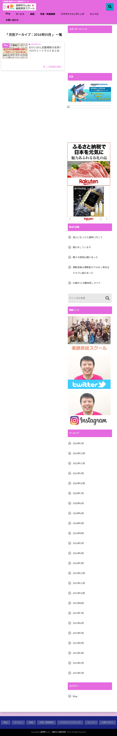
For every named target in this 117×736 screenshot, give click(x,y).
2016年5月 (78, 543)
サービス (20, 14)
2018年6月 (78, 513)
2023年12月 (79, 453)
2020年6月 (78, 503)
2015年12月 (79, 573)
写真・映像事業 (47, 14)
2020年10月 (79, 483)
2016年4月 (78, 553)
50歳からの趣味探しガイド (86, 283)
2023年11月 (79, 463)
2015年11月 (79, 583)
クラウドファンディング (72, 14)
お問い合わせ (12, 20)
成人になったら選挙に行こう (87, 237)
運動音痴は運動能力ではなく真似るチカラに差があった (91, 270)
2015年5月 (78, 633)
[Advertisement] (90, 53)
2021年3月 (78, 473)
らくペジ (94, 14)
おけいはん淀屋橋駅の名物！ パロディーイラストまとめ (45, 49)
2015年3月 (78, 653)
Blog (8, 14)
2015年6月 (78, 623)
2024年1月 (78, 443)
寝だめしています (82, 247)
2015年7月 (78, 613)
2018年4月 (78, 523)
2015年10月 (79, 593)
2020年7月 (78, 493)
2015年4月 (78, 643)
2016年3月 (78, 563)
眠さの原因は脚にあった (85, 257)
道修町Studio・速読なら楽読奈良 (53, 732)
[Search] (107, 298)
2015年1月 (78, 673)
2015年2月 (78, 663)
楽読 (32, 14)
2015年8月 (78, 603)
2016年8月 (78, 533)
